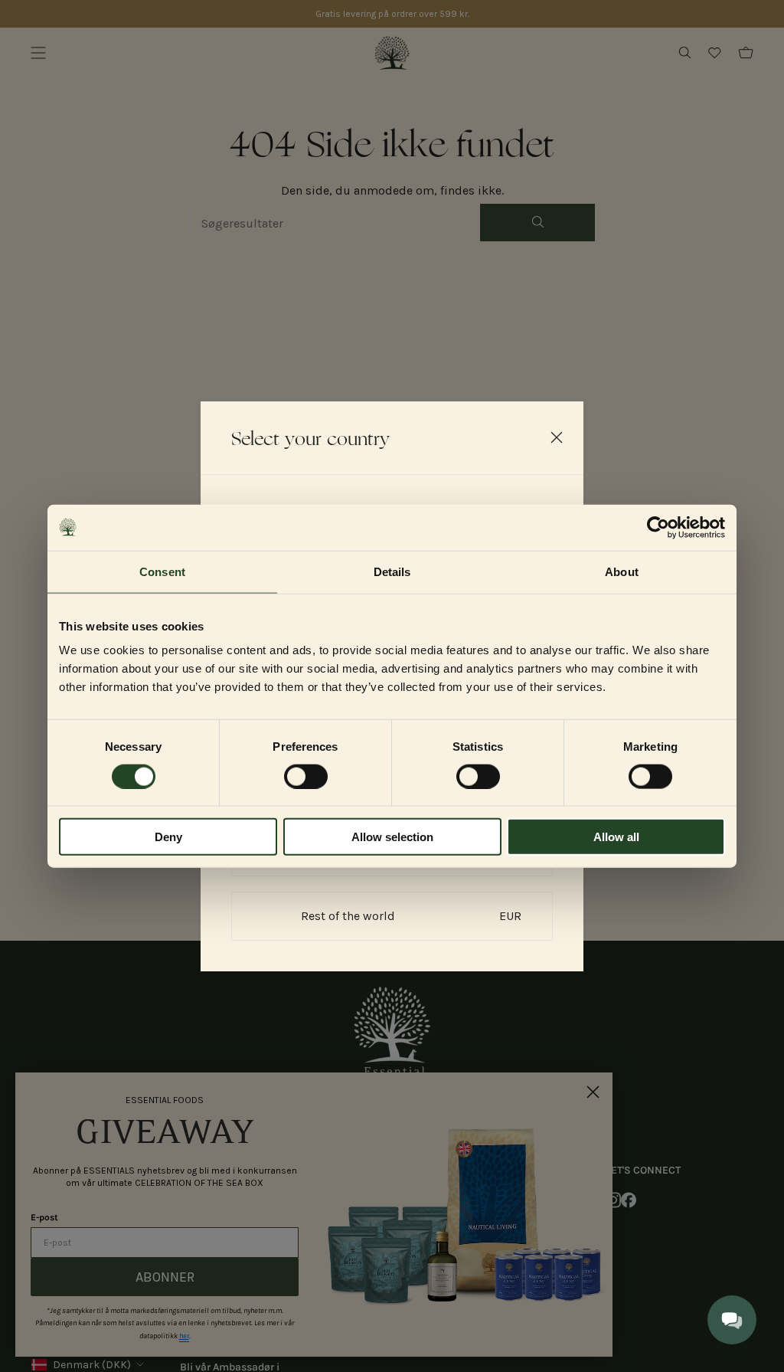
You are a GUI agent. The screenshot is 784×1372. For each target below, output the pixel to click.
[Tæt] (556, 437)
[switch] (306, 776)
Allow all (616, 836)
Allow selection (392, 836)
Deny (168, 836)
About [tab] (622, 571)
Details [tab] (392, 571)
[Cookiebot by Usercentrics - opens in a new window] (658, 527)
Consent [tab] (162, 571)
